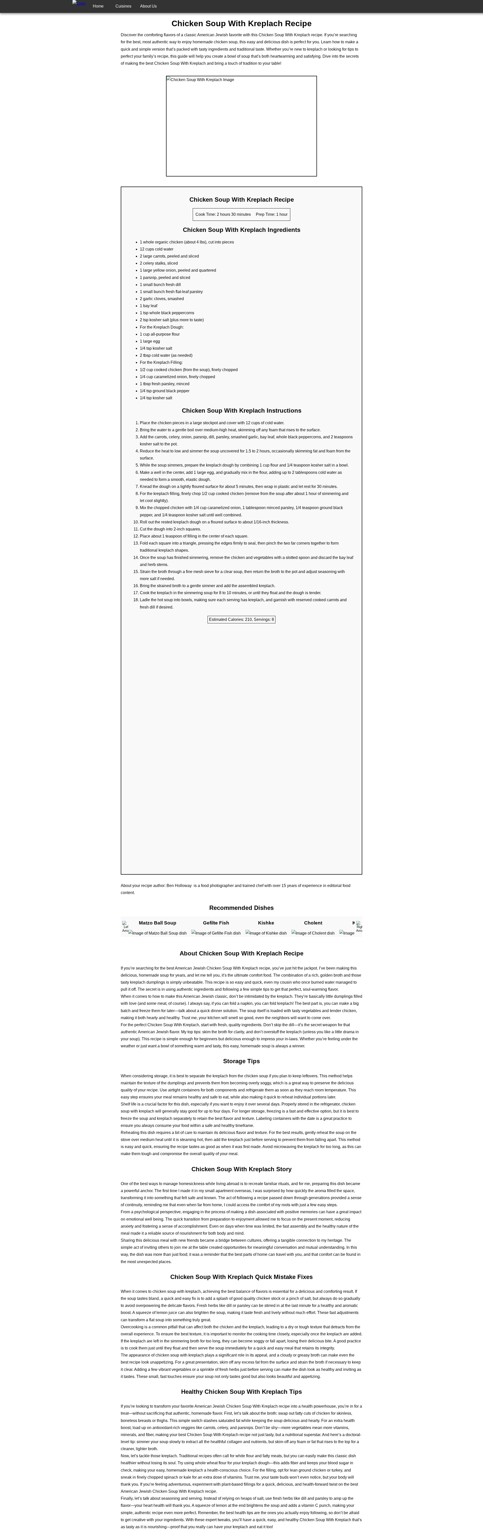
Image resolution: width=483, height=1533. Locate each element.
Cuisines (123, 6)
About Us (148, 6)
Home (98, 6)
